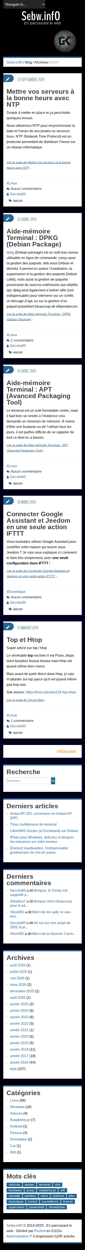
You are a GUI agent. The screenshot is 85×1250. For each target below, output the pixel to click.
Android (16, 1126)
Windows (17, 1107)
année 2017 (19, 1056)
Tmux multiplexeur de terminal (33, 824)
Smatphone (57, 1207)
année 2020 (19, 1036)
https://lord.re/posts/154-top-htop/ (51, 692)
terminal (44, 1184)
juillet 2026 (18, 972)
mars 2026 (18, 984)
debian (29, 1184)
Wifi (13, 1152)
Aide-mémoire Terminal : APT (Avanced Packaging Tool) (38, 392)
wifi (63, 1190)
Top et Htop (24, 639)
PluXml (40, 1231)
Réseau (16, 1133)
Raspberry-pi (20, 1120)
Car (13, 1146)
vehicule (14, 1184)
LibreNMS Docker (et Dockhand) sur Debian (44, 831)
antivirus (58, 1196)
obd (57, 1184)
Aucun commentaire (26, 189)
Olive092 (17, 912)
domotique (16, 1201)
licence (68, 1201)
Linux (12, 183)
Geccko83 (18, 194)
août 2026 (18, 965)
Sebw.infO (40, 16)
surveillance (50, 1201)
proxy (30, 1190)
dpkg (10, 252)
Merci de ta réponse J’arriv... (53, 934)
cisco (44, 1196)
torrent (32, 1201)
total (13, 1069)
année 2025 (19, 1004)
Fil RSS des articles (66, 751)
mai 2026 (17, 978)
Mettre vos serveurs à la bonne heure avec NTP (40, 98)
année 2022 (19, 1023)
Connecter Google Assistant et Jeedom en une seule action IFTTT (38, 523)
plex (72, 1196)
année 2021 (19, 1030)
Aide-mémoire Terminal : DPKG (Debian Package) (34, 238)
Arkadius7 (18, 901)
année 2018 (19, 1049)
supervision (16, 1207)
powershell (36, 1207)
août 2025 (18, 997)
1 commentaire (22, 340)
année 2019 (19, 1043)
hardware (15, 1190)
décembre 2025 (22, 991)
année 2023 (19, 1017)
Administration (18, 1236)
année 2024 (19, 1010)
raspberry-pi (47, 1190)
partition (30, 1196)
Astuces (16, 1113)
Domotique (17, 592)
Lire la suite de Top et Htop (25, 700)
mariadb (14, 1196)
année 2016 (19, 1062)
